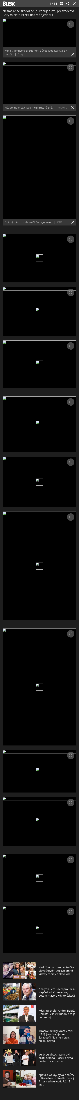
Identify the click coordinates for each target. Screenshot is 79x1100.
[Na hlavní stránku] (9, 3)
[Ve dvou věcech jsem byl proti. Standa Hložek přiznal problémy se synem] (19, 1058)
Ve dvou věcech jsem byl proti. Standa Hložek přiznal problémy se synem (56, 1058)
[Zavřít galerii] (73, 3)
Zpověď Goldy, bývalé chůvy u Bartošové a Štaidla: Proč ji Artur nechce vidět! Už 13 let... (57, 1079)
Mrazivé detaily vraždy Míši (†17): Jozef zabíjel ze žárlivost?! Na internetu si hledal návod (56, 1036)
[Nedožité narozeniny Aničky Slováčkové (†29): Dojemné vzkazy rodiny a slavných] (19, 971)
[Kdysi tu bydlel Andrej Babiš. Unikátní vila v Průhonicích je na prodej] (19, 1014)
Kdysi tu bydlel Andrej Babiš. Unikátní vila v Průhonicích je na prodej (57, 1014)
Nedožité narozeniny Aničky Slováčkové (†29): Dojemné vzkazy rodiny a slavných (56, 970)
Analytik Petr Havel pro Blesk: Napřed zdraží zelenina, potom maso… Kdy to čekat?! (57, 992)
